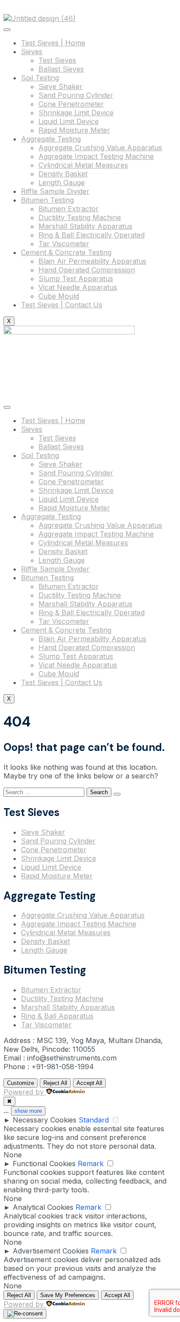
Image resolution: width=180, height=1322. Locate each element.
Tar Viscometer (63, 243)
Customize (20, 1083)
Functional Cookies (44, 1163)
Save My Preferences (67, 1295)
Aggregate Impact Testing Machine (96, 156)
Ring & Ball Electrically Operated (91, 235)
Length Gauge (61, 182)
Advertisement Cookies (51, 1250)
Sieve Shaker (60, 86)
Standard (94, 1119)
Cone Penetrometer (71, 104)
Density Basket (62, 173)
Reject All (55, 1083)
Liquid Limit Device (68, 121)
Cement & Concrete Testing (66, 252)
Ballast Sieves (61, 69)
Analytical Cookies (43, 1207)
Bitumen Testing (47, 200)
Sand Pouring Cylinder (75, 95)
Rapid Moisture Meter (74, 130)
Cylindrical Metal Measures (83, 165)
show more (28, 1111)
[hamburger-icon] (6, 29)
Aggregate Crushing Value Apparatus (100, 147)
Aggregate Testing (51, 138)
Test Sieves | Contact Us (61, 304)
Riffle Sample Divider (55, 191)
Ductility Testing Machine (79, 217)
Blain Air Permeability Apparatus (92, 261)
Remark (91, 1163)
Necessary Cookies (44, 1119)
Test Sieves (57, 60)
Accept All (89, 1083)
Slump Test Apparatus (75, 278)
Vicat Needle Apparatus (77, 287)
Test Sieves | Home (53, 42)
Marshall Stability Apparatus (85, 226)
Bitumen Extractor (68, 208)
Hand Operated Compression (86, 269)
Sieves (31, 51)
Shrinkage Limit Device (76, 112)
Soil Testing (40, 77)
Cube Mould (58, 296)
